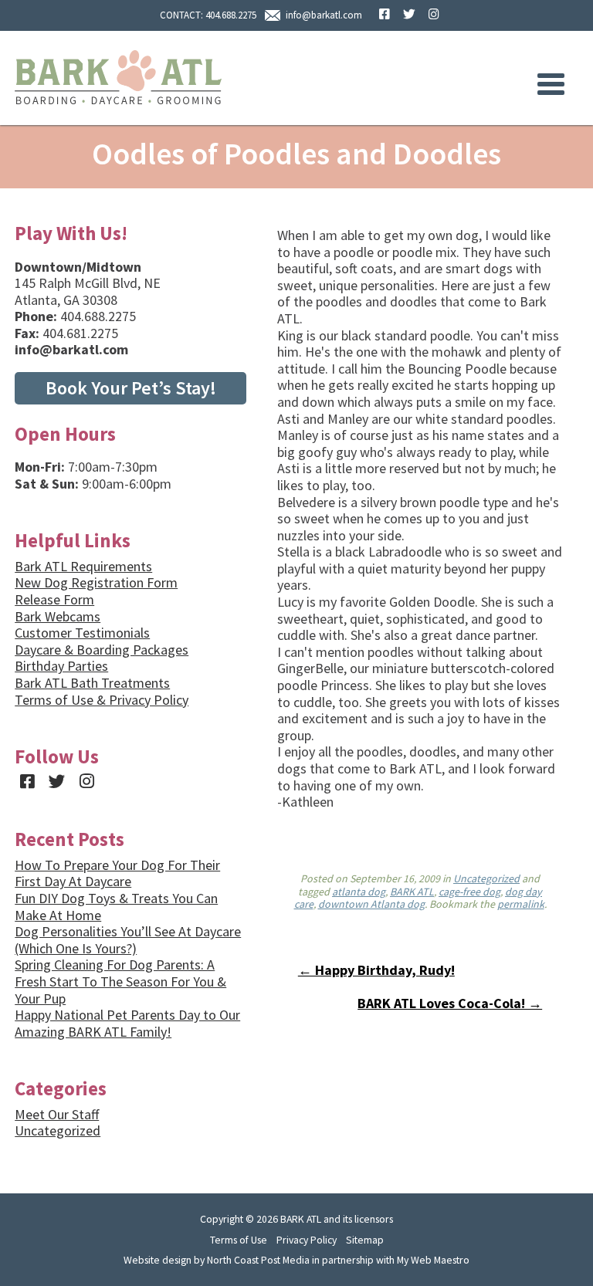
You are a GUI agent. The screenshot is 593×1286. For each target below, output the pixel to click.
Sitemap (365, 1240)
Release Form (54, 599)
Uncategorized (486, 878)
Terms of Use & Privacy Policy (101, 700)
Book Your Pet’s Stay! (131, 388)
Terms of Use (238, 1240)
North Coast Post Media (258, 1260)
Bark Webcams (57, 616)
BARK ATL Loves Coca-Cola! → (449, 1003)
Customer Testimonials (82, 632)
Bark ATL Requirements (83, 566)
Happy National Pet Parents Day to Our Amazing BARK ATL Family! (127, 1023)
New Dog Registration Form (96, 582)
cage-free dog (469, 892)
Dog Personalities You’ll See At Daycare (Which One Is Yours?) (128, 939)
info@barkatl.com (324, 15)
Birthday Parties (61, 666)
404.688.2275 (230, 15)
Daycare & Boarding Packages (101, 649)
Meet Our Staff (57, 1114)
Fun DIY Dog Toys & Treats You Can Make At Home (116, 906)
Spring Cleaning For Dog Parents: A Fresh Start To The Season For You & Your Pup (120, 981)
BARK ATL (412, 892)
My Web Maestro (433, 1260)
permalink (520, 904)
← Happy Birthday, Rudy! (376, 970)
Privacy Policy (306, 1240)
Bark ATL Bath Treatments (92, 683)
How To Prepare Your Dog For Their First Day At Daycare (117, 873)
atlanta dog (358, 892)
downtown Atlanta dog (371, 904)
